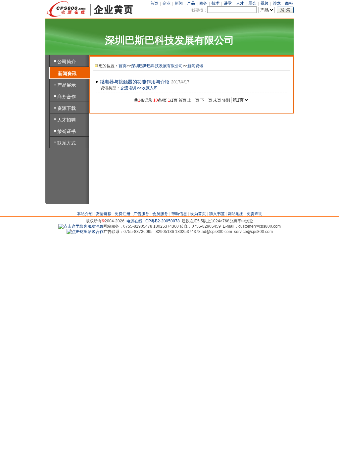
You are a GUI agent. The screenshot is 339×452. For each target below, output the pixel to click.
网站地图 (236, 213)
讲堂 (228, 3)
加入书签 (217, 213)
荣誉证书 (66, 131)
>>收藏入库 (147, 88)
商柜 (289, 3)
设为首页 (198, 213)
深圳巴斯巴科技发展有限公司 (157, 66)
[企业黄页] (90, 16)
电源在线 (134, 221)
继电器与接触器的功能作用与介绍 (135, 81)
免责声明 (255, 213)
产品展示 (66, 85)
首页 (154, 3)
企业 (166, 3)
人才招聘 (66, 119)
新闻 (179, 3)
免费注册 (122, 213)
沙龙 (277, 3)
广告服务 (141, 213)
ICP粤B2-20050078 (162, 221)
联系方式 (66, 143)
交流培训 (128, 88)
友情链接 (104, 213)
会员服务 (160, 213)
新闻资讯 (67, 73)
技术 (215, 3)
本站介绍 (85, 213)
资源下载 (66, 108)
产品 (191, 3)
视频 (264, 3)
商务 (203, 3)
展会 (252, 3)
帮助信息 (179, 213)
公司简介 (66, 61)
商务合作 (66, 96)
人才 (240, 3)
